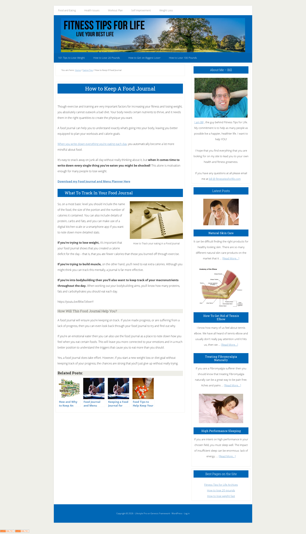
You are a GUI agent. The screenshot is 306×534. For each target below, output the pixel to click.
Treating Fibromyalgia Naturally (221, 358)
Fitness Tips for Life (153, 35)
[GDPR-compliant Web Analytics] (7, 531)
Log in (187, 513)
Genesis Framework (160, 513)
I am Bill (198, 122)
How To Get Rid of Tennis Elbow (221, 317)
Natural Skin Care (221, 233)
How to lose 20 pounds (221, 490)
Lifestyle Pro (141, 513)
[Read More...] (230, 258)
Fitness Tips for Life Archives (221, 484)
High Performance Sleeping (221, 431)
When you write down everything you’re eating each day (92, 144)
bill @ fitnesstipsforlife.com (225, 179)
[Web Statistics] (22, 531)
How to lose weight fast (221, 496)
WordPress (177, 513)
